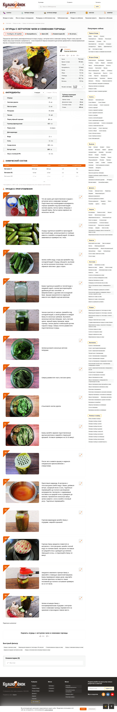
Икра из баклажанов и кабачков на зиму (98, 386)
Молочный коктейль (93, 248)
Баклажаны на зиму (99, 264)
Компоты (91, 272)
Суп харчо (101, 44)
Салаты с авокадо (93, 105)
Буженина (108, 60)
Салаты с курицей (93, 107)
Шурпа (99, 46)
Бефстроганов (92, 60)
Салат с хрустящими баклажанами (97, 348)
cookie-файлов (48, 710)
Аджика (90, 264)
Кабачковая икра (63, 18)
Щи (89, 49)
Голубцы (91, 63)
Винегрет (91, 99)
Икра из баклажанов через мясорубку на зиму (100, 384)
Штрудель (98, 167)
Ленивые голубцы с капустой (96, 431)
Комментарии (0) (59, 34)
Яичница (98, 81)
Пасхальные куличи (93, 157)
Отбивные (109, 70)
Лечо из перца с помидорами (24, 18)
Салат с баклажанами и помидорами (98, 356)
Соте (111, 73)
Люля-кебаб (98, 68)
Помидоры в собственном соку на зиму (98, 282)
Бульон (95, 36)
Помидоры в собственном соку (45, 18)
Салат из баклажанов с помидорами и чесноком (100, 361)
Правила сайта (69, 694)
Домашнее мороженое (94, 196)
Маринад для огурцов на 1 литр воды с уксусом (100, 313)
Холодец (91, 227)
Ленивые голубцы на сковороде (96, 436)
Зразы (90, 65)
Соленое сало (92, 225)
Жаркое (103, 63)
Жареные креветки (107, 81)
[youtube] (112, 694)
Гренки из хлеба (101, 212)
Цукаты (97, 203)
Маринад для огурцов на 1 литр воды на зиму (100, 310)
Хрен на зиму (105, 227)
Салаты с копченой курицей (95, 117)
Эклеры (104, 203)
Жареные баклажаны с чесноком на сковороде (100, 394)
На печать (73, 34)
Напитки (108, 13)
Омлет (103, 70)
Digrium (15, 694)
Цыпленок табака (93, 78)
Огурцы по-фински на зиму (95, 334)
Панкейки (103, 154)
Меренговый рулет (100, 193)
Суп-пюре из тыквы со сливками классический (100, 51)
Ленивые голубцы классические (96, 439)
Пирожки (103, 157)
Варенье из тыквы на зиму (95, 296)
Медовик (91, 193)
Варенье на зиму (93, 267)
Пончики (102, 160)
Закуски (89, 13)
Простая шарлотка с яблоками (96, 172)
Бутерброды (92, 212)
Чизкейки (91, 203)
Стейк (90, 75)
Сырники (109, 162)
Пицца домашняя (93, 160)
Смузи (99, 251)
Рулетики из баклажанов (95, 389)
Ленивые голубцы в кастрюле (96, 434)
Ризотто (105, 73)
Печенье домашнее (93, 201)
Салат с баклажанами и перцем (96, 358)
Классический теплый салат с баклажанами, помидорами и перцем (99, 364)
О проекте (69, 2)
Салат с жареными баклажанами (97, 350)
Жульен (110, 212)
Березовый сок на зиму (94, 243)
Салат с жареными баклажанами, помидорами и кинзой (100, 368)
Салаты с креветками (94, 123)
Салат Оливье (101, 102)
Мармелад (107, 191)
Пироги (109, 157)
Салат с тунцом (92, 128)
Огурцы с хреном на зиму (10, 647)
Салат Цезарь (102, 130)
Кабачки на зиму (93, 270)
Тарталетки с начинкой (103, 225)
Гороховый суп (92, 38)
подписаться (109, 688)
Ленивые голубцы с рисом (95, 423)
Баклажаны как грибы (106, 397)
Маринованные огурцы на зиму (96, 337)
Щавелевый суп (108, 46)
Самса (97, 162)
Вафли (104, 149)
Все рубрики (36, 701)
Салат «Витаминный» (94, 138)
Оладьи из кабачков (77, 18)
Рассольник (108, 38)
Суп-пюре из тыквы (97, 49)
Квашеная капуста (90, 18)
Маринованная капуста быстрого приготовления (100, 234)
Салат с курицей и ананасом (96, 112)
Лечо (97, 272)
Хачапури (91, 165)
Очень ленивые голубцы (94, 418)
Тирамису (103, 201)
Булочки (91, 149)
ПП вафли (109, 179)
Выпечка (91, 144)
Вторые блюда (50, 13)
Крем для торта (99, 191)
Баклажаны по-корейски (94, 402)
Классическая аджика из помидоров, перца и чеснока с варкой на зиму (99, 293)
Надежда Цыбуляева (70, 51)
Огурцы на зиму (17, 23)
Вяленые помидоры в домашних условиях (99, 289)
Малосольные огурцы (100, 215)
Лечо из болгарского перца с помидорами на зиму (99, 286)
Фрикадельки (104, 75)
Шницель (91, 81)
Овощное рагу (97, 73)
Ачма (90, 147)
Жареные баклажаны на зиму (96, 280)
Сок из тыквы (92, 256)
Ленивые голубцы (94, 415)
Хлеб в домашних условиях (102, 165)
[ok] (103, 694)
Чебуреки (91, 167)
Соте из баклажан (93, 407)
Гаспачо (102, 36)
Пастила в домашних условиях (96, 198)
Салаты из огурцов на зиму (95, 331)
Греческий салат (100, 99)
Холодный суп (92, 46)
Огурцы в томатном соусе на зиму (97, 319)
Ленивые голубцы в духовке (95, 429)
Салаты (7, 13)
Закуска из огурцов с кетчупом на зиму (13, 650)
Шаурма (97, 227)
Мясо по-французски (94, 70)
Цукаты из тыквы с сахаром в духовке (98, 91)
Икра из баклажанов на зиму (96, 377)
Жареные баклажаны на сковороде (97, 404)
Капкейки (101, 152)
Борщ (90, 36)
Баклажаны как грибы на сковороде (97, 410)
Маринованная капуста (94, 217)
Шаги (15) (45, 34)
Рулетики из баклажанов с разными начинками (100, 392)
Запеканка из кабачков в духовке (96, 179)
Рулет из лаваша (93, 220)
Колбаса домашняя (99, 65)
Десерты (71, 13)
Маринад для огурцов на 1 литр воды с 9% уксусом (31, 647)
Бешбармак (101, 60)
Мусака (105, 68)
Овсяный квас (92, 251)
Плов (90, 73)
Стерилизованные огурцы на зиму (54, 647)
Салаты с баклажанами (94, 345)
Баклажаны (92, 342)
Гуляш (96, 63)
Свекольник (91, 41)
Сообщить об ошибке (14, 34)
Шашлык (110, 78)
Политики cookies (70, 697)
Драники (110, 149)
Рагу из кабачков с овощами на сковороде (99, 83)
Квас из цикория (106, 243)
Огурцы (91, 307)
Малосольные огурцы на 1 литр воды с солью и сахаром (100, 316)
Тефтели (96, 75)
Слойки (103, 162)
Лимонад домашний (99, 246)
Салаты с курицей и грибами (96, 110)
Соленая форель (93, 222)
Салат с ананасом (104, 105)
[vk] (108, 694)
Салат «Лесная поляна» (95, 133)
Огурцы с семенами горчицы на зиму (74, 647)
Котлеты (108, 65)
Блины (108, 147)
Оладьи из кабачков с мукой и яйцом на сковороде (98, 176)
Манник (90, 154)
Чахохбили (102, 78)
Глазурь (91, 191)
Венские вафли (92, 182)
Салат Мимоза (92, 102)
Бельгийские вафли (103, 182)
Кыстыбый (108, 152)
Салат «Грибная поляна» (95, 136)
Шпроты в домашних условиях (96, 301)
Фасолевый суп (92, 44)
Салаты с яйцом (93, 130)
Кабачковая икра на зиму (105, 270)
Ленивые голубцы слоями (95, 421)
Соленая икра (103, 220)
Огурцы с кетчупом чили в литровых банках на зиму (37, 650)
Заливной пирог (92, 152)
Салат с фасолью (103, 128)
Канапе (90, 215)
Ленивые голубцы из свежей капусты (98, 441)
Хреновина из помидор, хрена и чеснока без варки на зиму (99, 231)
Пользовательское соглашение (70, 690)
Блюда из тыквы (8, 18)
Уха (104, 41)
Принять (83, 708)
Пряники (108, 160)
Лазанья (91, 68)
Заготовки (8, 23)
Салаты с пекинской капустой (96, 125)
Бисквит (102, 147)
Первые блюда (27, 13)
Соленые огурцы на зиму (95, 329)
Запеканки (109, 63)
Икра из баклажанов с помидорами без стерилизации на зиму (98, 380)
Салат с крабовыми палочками (96, 120)
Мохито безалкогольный (107, 248)
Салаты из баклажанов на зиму (96, 275)
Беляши (96, 147)
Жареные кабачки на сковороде (96, 86)
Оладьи (97, 154)
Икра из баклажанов (93, 397)
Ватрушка (97, 149)
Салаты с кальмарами (107, 123)
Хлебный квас (107, 251)
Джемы (101, 267)
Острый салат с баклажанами (96, 372)
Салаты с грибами (93, 115)
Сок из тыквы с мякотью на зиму (96, 253)
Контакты (98, 2)
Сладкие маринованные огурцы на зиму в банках (101, 322)
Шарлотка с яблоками (105, 18)
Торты (109, 201)
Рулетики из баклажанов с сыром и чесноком (99, 399)
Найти (97, 6)
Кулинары (41, 2)
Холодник (108, 44)
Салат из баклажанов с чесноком (97, 374)
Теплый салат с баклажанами (96, 353)
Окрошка (100, 38)
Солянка (99, 41)
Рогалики (91, 162)
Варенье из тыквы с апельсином (96, 299)
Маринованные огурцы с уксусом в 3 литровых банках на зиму (100, 325)
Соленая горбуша (104, 222)
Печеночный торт (107, 217)
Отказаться (92, 708)
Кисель (90, 246)
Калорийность (32, 34)
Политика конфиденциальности (71, 686)
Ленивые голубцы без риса (95, 426)
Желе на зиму (108, 267)
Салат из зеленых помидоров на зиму (98, 277)
